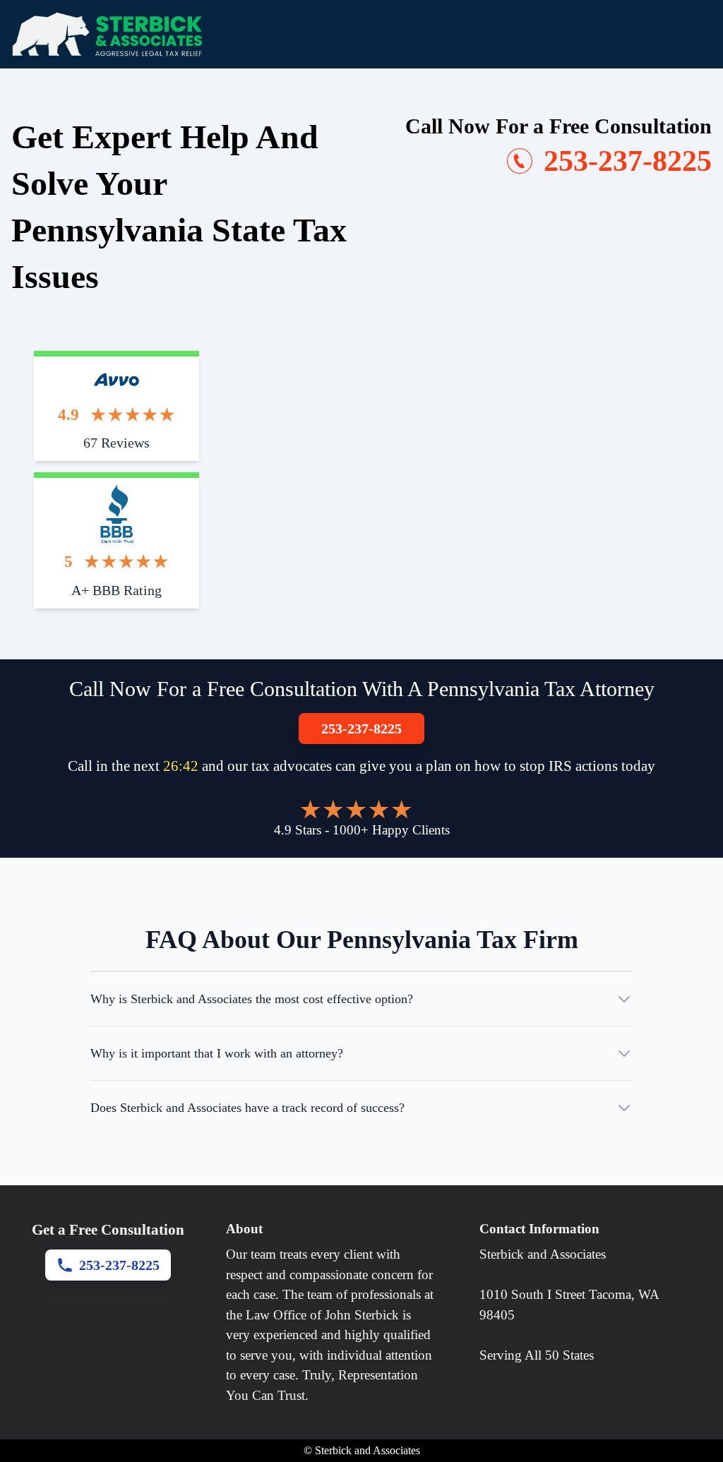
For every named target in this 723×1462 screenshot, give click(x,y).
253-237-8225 (361, 728)
